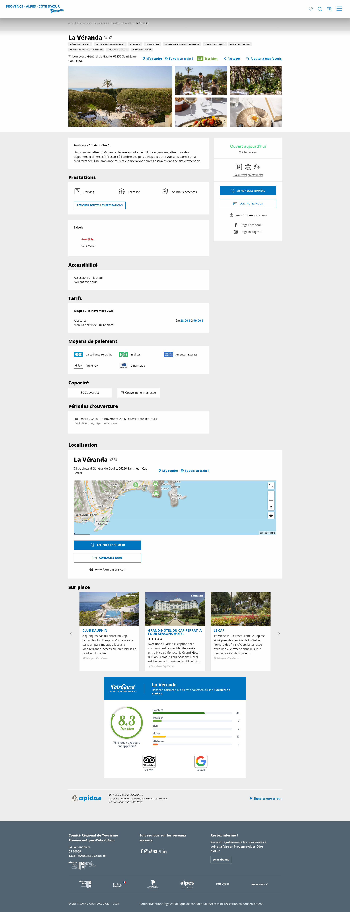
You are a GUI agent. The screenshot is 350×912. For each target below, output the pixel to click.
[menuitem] (35, 9)
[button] (320, 9)
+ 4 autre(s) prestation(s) (248, 175)
